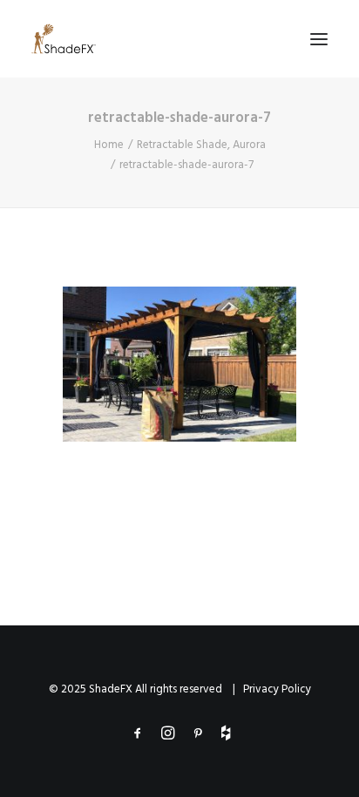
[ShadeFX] (63, 39)
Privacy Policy (277, 689)
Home (109, 145)
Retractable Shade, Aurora (201, 145)
